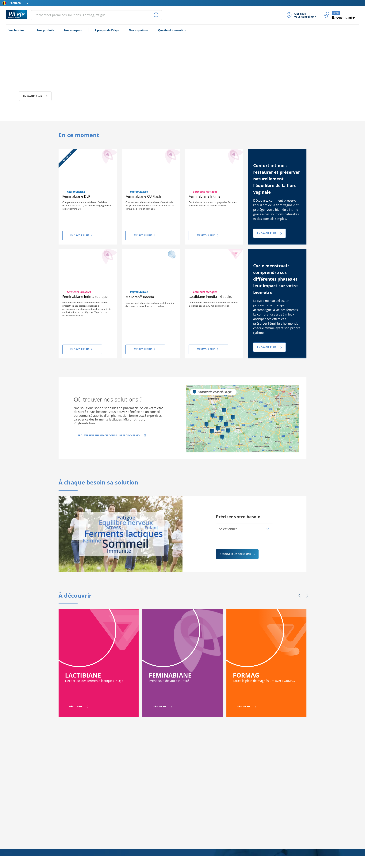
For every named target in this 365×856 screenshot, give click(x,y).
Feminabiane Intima (205, 196)
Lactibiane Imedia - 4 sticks (210, 296)
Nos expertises (138, 30)
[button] (244, 529)
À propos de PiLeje (106, 30)
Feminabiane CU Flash (143, 196)
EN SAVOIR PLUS (266, 233)
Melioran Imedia (139, 297)
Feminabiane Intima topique (85, 296)
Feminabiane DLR (76, 196)
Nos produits (45, 30)
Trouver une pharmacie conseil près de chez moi (109, 435)
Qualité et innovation (172, 30)
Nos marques (73, 30)
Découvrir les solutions (235, 554)
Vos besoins (16, 30)
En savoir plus (32, 96)
